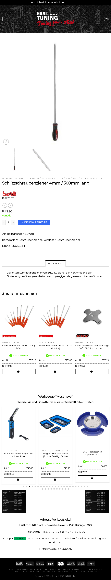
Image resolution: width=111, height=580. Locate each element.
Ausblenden (73, 2)
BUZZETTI (19, 245)
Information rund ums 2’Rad (52, 572)
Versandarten (71, 569)
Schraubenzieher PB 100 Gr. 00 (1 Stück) (55, 347)
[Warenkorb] (106, 19)
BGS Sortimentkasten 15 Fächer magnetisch (29, 453)
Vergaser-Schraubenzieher (62, 240)
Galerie (74, 572)
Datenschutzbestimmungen (45, 569)
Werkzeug (32, 178)
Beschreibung (55, 263)
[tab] (55, 263)
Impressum (22, 569)
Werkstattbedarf (12, 178)
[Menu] (4, 19)
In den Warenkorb (34, 222)
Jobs (31, 572)
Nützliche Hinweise (91, 569)
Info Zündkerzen (89, 572)
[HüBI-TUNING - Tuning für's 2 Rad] (55, 19)
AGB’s (12, 569)
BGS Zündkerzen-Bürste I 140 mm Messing (66, 455)
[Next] (103, 92)
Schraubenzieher (91, 178)
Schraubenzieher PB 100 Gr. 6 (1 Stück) (19, 347)
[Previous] (8, 92)
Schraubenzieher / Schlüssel (60, 178)
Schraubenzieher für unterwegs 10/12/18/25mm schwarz (92, 347)
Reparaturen (20, 572)
